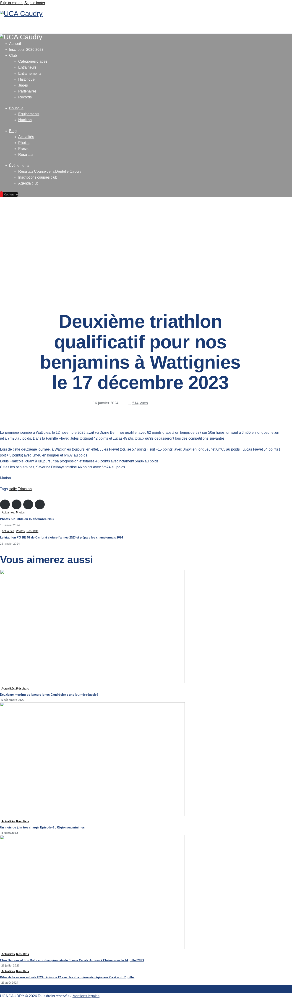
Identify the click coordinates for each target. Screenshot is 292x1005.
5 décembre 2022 (12, 700)
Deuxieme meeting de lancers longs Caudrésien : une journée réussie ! (49, 694)
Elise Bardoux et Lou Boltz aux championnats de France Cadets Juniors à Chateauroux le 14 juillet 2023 (72, 960)
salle (13, 489)
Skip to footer (34, 3)
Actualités (8, 512)
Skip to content (11, 3)
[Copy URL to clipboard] (186, 404)
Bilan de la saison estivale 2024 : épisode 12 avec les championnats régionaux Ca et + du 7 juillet (67, 977)
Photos (20, 512)
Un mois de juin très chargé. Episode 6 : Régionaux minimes (42, 827)
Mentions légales (86, 996)
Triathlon (25, 489)
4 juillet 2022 (9, 832)
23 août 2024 (9, 982)
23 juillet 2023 (10, 965)
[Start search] (278, 25)
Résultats (32, 531)
